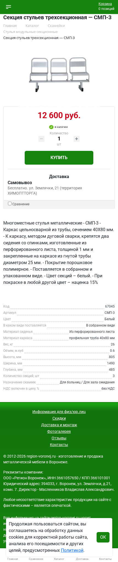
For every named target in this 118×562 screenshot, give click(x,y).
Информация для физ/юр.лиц (59, 411)
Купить (59, 157)
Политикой (72, 550)
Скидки (59, 418)
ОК (103, 537)
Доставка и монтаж (59, 425)
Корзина (105, 4)
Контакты (59, 444)
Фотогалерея (59, 431)
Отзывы (59, 438)
